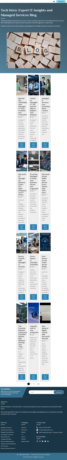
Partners (23, 439)
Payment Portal (25, 441)
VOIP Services (4, 446)
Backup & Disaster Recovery (8, 448)
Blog (22, 434)
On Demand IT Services (7, 434)
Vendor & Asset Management (8, 443)
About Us (23, 427)
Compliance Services (6, 439)
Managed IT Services (6, 427)
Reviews (23, 432)
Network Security (5, 436)
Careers (23, 436)
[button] (54, 1)
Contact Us (24, 430)
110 (38, 384)
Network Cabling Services (7, 441)
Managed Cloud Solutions (7, 432)
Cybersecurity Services (7, 430)
